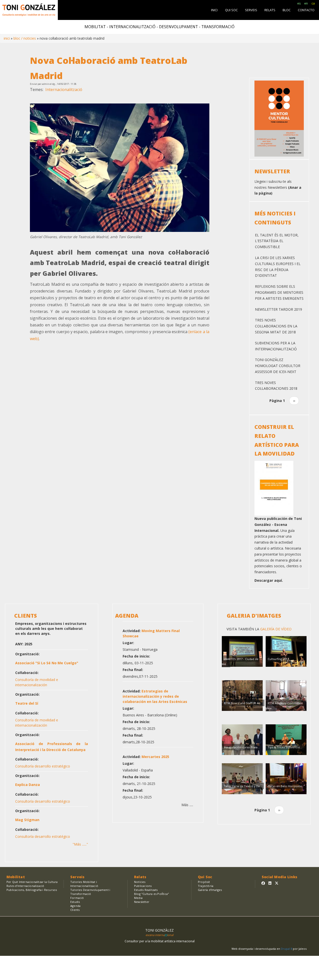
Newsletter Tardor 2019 (278, 309)
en (306, 3)
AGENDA (126, 615)
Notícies (140, 882)
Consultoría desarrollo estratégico (42, 766)
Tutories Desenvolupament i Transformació (90, 892)
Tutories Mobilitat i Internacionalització (84, 884)
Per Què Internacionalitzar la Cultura (32, 882)
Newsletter (141, 902)
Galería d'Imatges (210, 890)
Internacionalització (63, 89)
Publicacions (143, 886)
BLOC (287, 10)
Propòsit (204, 882)
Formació (77, 898)
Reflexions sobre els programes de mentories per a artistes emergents (279, 292)
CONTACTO (306, 10)
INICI (214, 10)
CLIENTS (25, 615)
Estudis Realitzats (146, 890)
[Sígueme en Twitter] (276, 883)
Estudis (75, 902)
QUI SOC (231, 10)
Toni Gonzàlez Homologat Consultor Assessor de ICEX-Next (277, 365)
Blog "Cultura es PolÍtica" (151, 894)
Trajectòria (205, 886)
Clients (75, 910)
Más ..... (187, 804)
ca (313, 3)
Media (138, 898)
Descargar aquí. (268, 580)
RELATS (269, 10)
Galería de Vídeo (275, 629)
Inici (7, 38)
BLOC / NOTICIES (24, 38)
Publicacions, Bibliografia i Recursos (31, 890)
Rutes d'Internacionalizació (25, 886)
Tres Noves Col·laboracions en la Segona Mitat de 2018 (276, 326)
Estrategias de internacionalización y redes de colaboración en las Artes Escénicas (155, 696)
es (299, 3)
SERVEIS (251, 10)
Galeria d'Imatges (254, 615)
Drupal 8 (287, 949)
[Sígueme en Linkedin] (269, 883)
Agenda (75, 906)
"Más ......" (80, 844)
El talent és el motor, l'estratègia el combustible (277, 241)
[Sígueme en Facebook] (263, 883)
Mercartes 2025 (155, 756)
